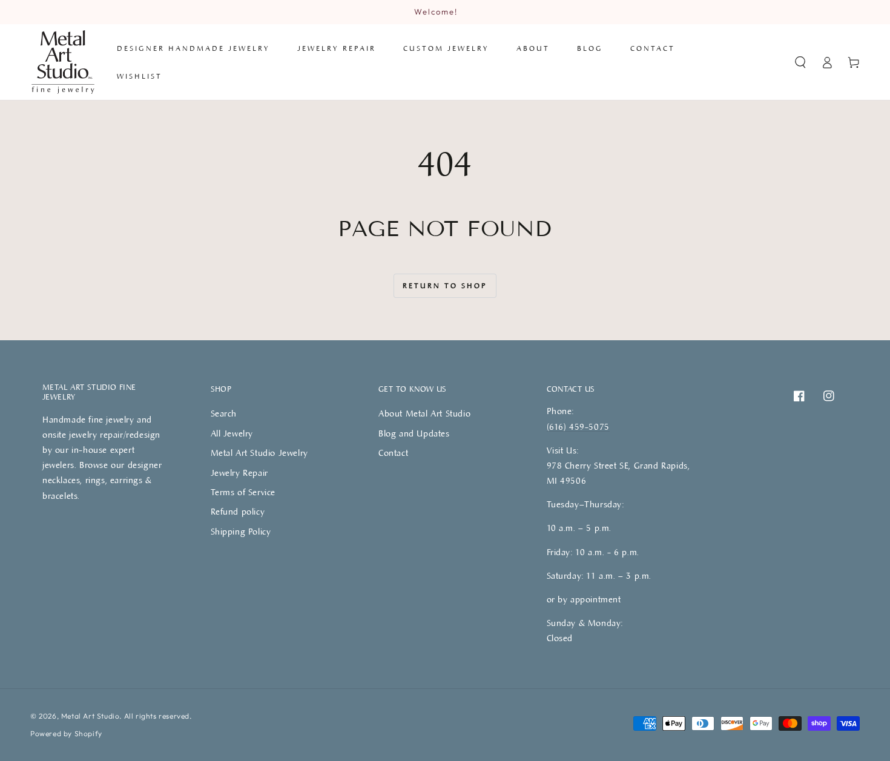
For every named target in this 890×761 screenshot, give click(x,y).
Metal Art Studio (90, 715)
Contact (393, 452)
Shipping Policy (241, 531)
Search (224, 413)
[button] (800, 62)
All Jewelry (232, 433)
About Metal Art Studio (424, 413)
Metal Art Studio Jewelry (259, 452)
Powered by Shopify (66, 733)
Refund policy (238, 511)
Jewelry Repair (239, 472)
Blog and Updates (414, 433)
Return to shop (445, 285)
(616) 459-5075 (578, 426)
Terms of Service (243, 492)
